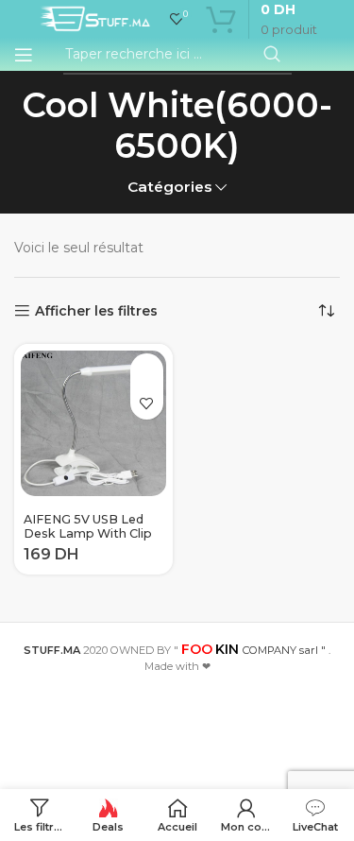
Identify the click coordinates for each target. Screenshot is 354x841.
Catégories (169, 187)
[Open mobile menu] (23, 55)
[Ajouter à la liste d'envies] (146, 403)
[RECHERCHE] (272, 55)
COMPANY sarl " (253, 650)
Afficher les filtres (96, 311)
